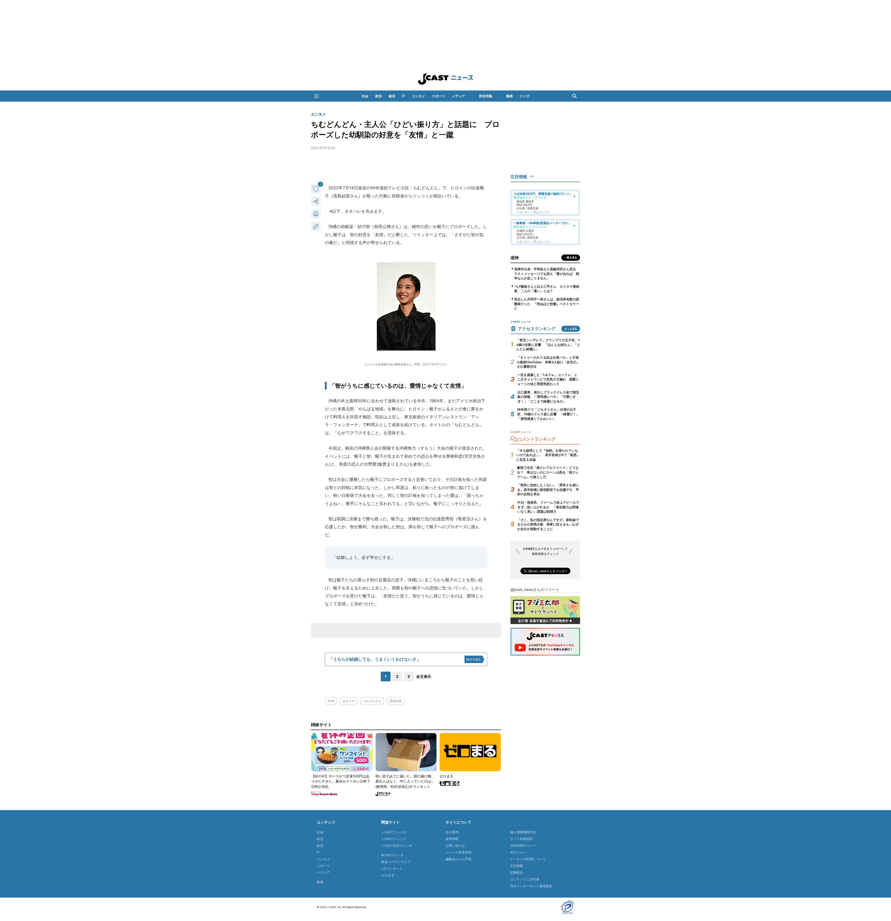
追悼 (514, 257)
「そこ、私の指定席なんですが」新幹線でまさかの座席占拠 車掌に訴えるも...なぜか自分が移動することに (548, 524)
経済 (392, 96)
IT (403, 96)
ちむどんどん (372, 701)
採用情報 (452, 839)
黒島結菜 (396, 701)
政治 (378, 96)
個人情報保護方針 (523, 832)
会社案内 (452, 832)
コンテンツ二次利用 (524, 879)
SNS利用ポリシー (523, 845)
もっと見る (570, 328)
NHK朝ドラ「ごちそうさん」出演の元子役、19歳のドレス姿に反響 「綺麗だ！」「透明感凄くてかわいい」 (548, 413)
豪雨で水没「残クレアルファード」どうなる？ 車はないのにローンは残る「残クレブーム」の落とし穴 (548, 472)
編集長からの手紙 (458, 859)
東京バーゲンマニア (395, 862)
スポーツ (438, 96)
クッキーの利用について (528, 859)
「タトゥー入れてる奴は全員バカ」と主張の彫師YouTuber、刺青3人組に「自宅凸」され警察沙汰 (548, 361)
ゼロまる (387, 875)
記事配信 (516, 872)
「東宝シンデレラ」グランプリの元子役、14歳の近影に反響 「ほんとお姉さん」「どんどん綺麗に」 (548, 344)
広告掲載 (516, 866)
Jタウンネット (392, 868)
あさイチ (349, 701)
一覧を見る (570, 257)
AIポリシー (518, 852)
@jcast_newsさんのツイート (534, 589)
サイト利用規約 (521, 839)
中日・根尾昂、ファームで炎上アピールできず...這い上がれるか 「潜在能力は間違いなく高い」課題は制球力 (548, 506)
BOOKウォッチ (392, 855)
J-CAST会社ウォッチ (397, 845)
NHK (331, 701)
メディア (458, 96)
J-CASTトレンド (393, 839)
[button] (316, 96)
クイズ (524, 96)
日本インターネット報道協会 (531, 886)
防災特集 (485, 96)
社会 (365, 96)
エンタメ (418, 96)
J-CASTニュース (393, 832)
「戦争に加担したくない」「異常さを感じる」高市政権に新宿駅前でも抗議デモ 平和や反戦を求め (548, 489)
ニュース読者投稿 (458, 852)
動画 (509, 96)
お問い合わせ (455, 845)
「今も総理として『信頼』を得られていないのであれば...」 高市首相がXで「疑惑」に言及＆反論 (548, 454)
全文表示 (423, 676)
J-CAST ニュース (445, 79)
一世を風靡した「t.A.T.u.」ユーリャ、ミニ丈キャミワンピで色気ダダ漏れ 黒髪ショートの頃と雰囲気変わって (548, 379)
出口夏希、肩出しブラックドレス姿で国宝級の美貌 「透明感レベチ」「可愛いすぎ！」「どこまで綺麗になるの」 (548, 396)
